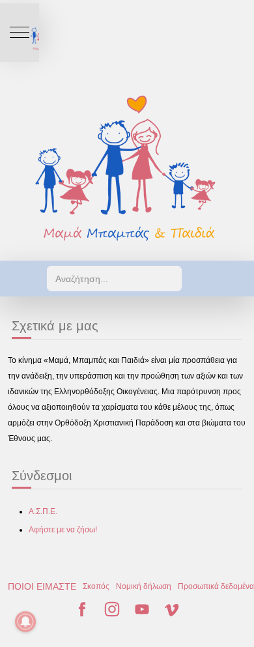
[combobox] (114, 278)
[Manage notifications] (25, 621)
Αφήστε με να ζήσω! (63, 529)
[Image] (127, 168)
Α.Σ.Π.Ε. (43, 511)
